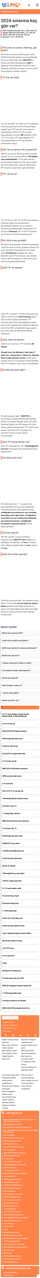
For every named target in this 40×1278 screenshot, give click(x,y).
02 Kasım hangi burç (11, 1206)
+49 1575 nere (9, 1223)
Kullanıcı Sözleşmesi (10, 1025)
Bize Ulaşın (7, 1031)
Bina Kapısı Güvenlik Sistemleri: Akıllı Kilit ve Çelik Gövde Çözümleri (19, 1120)
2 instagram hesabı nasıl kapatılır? (16, 670)
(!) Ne (6, 1229)
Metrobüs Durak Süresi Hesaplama (28, 1052)
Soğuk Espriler (7, 1056)
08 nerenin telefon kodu (12, 1221)
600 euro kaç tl (27, 1075)
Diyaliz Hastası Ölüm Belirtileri (10, 1041)
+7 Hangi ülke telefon (11, 1170)
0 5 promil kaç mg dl (11, 1203)
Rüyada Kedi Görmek (9, 12)
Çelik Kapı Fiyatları (10, 1272)
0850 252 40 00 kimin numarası (15, 1153)
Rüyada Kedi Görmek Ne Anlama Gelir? (18, 1127)
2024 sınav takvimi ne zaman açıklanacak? (19, 648)
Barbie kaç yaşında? (10, 678)
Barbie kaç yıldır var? (10, 700)
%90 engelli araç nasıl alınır (13, 1194)
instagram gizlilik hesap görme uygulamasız (9, 1080)
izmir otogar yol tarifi (29, 1080)
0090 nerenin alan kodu (12, 1156)
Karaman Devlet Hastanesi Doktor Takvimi (9, 1105)
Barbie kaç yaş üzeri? (11, 655)
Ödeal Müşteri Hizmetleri (13, 1124)
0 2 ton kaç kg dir (10, 1150)
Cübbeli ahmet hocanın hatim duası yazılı (29, 1045)
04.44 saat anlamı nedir (12, 1259)
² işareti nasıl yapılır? (10, 693)
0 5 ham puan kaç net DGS (13, 1235)
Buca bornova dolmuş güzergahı (10, 1087)
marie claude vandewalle (26, 1087)
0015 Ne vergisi (9, 1250)
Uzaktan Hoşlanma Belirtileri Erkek (28, 1068)
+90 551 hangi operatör (12, 1197)
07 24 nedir (8, 1253)
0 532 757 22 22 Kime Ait (12, 1212)
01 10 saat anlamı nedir (12, 1200)
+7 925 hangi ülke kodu (12, 1241)
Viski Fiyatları (9, 1275)
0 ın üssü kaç (8, 1159)
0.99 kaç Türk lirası (10, 1144)
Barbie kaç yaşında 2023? (12, 633)
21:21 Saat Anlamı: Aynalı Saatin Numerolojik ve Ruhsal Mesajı (21, 1131)
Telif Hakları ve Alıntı (10, 1028)
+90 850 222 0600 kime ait (13, 1185)
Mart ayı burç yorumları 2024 (27, 1057)
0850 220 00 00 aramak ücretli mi (15, 1247)
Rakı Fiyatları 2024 (9, 1051)
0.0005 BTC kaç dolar (11, 1182)
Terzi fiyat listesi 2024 (11, 1075)
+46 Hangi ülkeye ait (11, 1262)
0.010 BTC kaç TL (10, 1167)
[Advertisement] (20, 101)
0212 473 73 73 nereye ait (13, 1162)
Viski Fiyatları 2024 (9, 1053)
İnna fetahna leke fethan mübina (9, 1098)
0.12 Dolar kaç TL (10, 1176)
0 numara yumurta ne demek (14, 1244)
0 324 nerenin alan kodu (12, 1188)
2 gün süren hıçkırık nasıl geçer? (15, 640)
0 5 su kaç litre (9, 1226)
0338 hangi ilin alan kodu (12, 1179)
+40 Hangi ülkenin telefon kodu (15, 1164)
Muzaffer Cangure (28, 1040)
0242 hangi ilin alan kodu (12, 1256)
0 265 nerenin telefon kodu (13, 1215)
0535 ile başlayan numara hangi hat (16, 1238)
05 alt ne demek (9, 1191)
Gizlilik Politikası (8, 1022)
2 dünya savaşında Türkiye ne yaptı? (17, 663)
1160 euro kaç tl (27, 1083)
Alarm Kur (6, 1059)
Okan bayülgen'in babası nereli (8, 1093)
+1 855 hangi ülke (10, 1209)
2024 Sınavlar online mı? (12, 685)
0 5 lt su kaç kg (9, 1135)
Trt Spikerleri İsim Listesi (28, 1063)
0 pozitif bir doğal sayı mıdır (14, 1147)
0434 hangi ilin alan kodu (12, 1141)
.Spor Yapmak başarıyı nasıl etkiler (16, 1218)
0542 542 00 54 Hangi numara (14, 1138)
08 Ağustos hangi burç (12, 1232)
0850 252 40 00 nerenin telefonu (15, 1173)
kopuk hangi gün (27, 1078)
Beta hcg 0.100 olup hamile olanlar (10, 1046)
